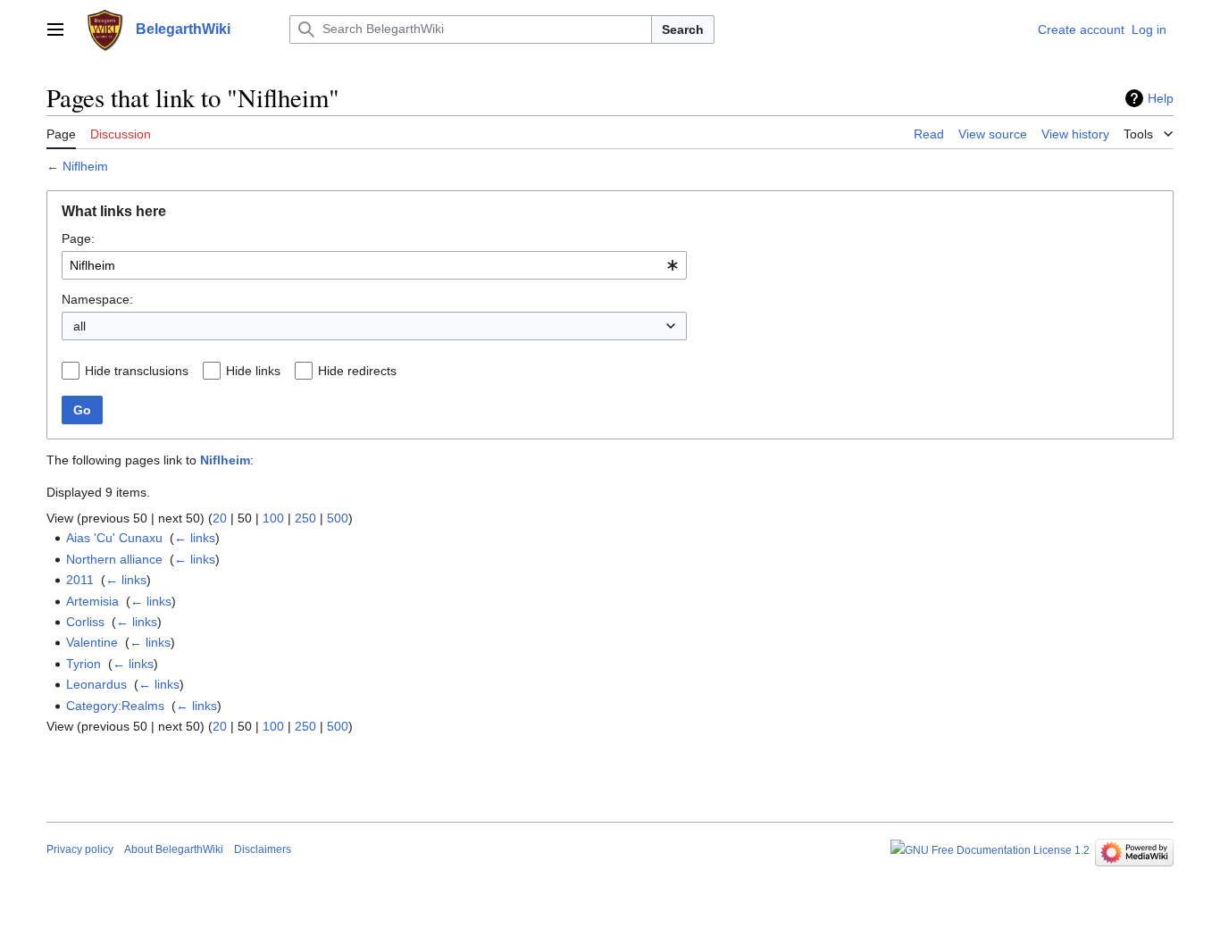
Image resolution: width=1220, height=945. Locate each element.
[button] (55, 29)
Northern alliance (114, 559)
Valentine (92, 642)
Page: (78, 238)
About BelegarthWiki (173, 849)
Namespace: (97, 299)
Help (1161, 98)
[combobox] (374, 265)
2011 (80, 580)
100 (273, 518)
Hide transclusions (136, 371)
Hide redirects (357, 371)
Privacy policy (79, 849)
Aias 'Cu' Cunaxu (114, 538)
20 (220, 518)
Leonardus (96, 684)
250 (305, 518)
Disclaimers (262, 849)
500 (337, 518)
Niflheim (85, 166)
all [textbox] (79, 326)
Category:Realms (115, 705)
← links (194, 538)
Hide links (253, 371)
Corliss (85, 622)
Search (683, 29)
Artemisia (92, 601)
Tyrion (83, 663)
